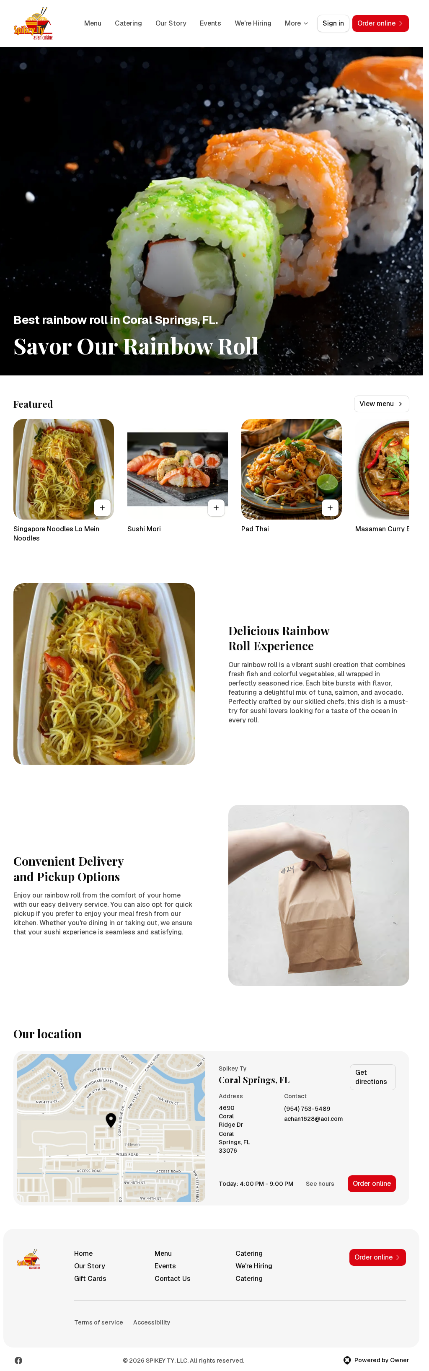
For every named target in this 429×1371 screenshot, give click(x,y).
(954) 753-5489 (307, 1109)
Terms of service (98, 1322)
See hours (320, 1183)
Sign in (333, 23)
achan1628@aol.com (313, 1119)
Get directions (371, 1077)
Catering (128, 23)
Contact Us (173, 1278)
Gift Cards (90, 1278)
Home (83, 1253)
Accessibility (152, 1322)
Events (210, 23)
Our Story (170, 23)
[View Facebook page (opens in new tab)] (18, 1360)
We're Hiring (253, 23)
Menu (92, 23)
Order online (372, 1183)
